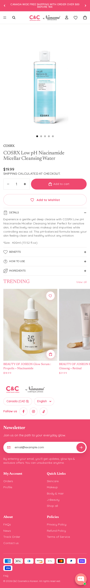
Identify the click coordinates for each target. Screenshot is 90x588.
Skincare (53, 481)
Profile (7, 487)
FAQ (5, 575)
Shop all (52, 506)
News (7, 531)
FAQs (7, 524)
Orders (8, 481)
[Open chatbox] (81, 579)
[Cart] (85, 17)
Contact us (11, 543)
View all (81, 282)
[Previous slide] (4, 5)
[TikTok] (44, 411)
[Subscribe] (81, 447)
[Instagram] (33, 411)
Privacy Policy (56, 524)
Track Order (11, 537)
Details (14, 212)
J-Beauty (53, 500)
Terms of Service (58, 537)
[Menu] (5, 17)
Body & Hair (55, 493)
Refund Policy (56, 531)
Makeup (52, 487)
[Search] (13, 17)
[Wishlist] (75, 17)
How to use (17, 261)
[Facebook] (23, 411)
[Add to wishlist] (50, 295)
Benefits (15, 252)
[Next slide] (85, 5)
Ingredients (17, 270)
